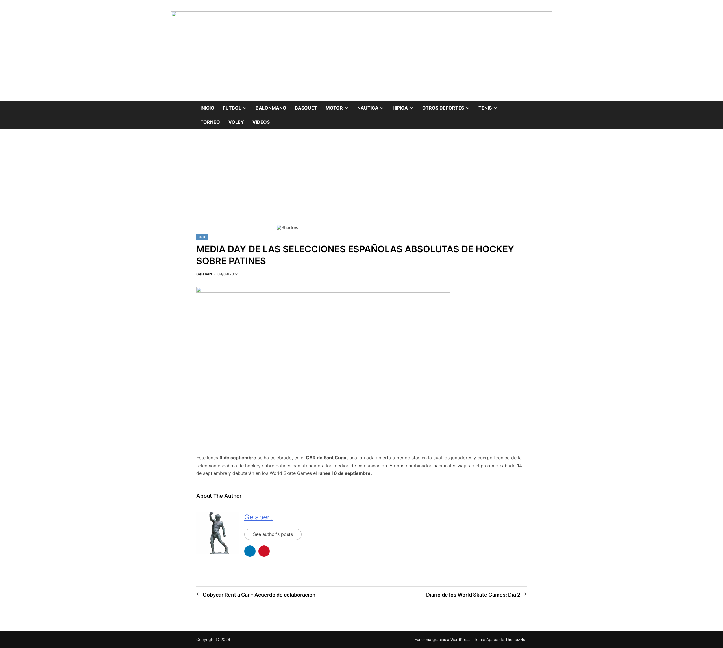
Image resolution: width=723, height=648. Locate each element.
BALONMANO (271, 108)
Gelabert (204, 274)
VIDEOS (261, 122)
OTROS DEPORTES (448, 106)
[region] (361, 186)
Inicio (207, 108)
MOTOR (339, 106)
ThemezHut (516, 639)
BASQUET (306, 108)
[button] (285, 182)
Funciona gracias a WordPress (443, 639)
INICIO (202, 237)
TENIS (490, 106)
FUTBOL (237, 106)
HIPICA (405, 106)
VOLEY (236, 122)
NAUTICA (373, 106)
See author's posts (273, 534)
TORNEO (210, 122)
